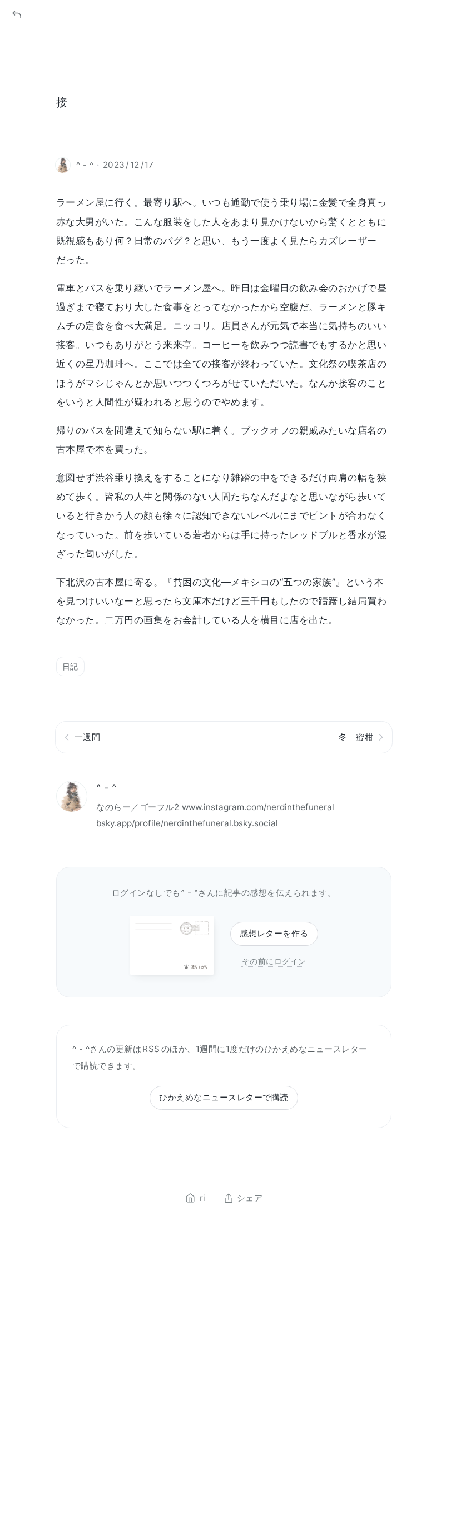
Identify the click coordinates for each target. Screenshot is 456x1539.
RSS (151, 1049)
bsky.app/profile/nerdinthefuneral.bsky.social (187, 823)
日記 (70, 666)
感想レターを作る (274, 933)
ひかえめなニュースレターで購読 (223, 1097)
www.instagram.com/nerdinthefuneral (258, 807)
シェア (249, 1198)
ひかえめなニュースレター (316, 1049)
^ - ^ (106, 787)
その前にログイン (274, 961)
